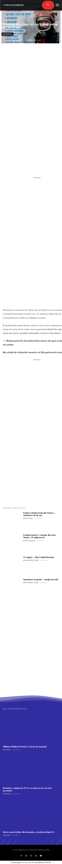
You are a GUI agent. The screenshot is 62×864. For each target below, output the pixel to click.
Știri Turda (28, 518)
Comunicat (18, 40)
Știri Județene (29, 540)
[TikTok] (31, 856)
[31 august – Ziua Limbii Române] (12, 565)
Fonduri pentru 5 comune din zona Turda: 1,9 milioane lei (39, 536)
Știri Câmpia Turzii (31, 560)
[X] (21, 169)
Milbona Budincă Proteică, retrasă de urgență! (25, 746)
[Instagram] (26, 856)
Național (7, 34)
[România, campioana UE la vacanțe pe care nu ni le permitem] (31, 769)
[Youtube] (41, 856)
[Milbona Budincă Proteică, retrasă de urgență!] (31, 728)
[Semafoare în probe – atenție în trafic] (12, 587)
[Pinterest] (28, 169)
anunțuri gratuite (27, 862)
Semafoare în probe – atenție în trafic (41, 579)
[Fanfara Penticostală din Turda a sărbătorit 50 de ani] (12, 521)
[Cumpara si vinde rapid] (31, 666)
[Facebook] (15, 169)
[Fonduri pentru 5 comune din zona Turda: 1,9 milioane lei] (12, 543)
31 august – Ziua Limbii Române (38, 557)
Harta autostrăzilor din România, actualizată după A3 (28, 832)
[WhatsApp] (35, 169)
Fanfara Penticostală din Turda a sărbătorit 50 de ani (38, 514)
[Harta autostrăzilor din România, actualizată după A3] (31, 813)
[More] (41, 169)
